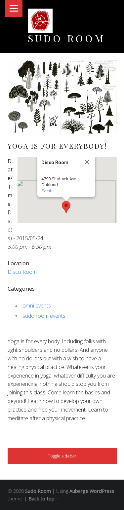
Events (47, 190)
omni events (36, 305)
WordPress (102, 491)
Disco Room (22, 271)
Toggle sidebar (62, 456)
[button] (66, 207)
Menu (13, 8)
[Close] (87, 162)
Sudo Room (66, 38)
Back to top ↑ (43, 498)
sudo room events (43, 315)
